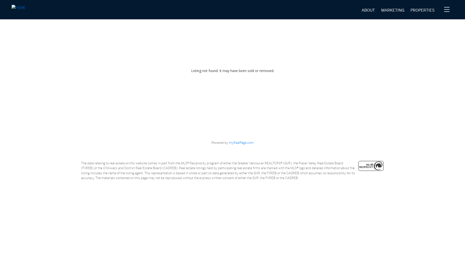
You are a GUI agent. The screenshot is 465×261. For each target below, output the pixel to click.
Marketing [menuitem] (392, 10)
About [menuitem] (368, 10)
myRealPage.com (241, 143)
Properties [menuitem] (423, 10)
